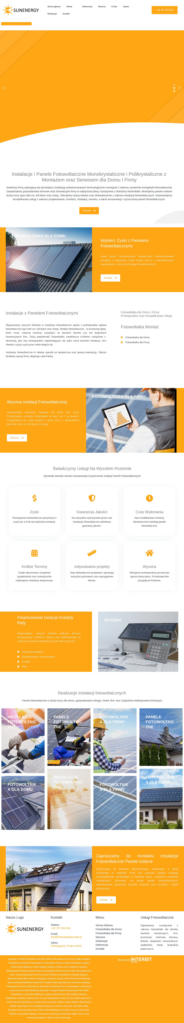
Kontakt (66, 14)
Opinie (126, 6)
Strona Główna (104, 925)
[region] (92, 87)
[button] (73, 6)
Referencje (87, 6)
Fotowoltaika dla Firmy (108, 933)
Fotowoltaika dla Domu (109, 929)
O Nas (114, 6)
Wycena (102, 6)
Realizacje (52, 14)
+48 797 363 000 (60, 928)
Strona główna (54, 6)
